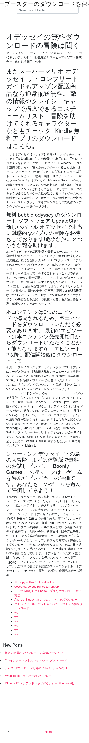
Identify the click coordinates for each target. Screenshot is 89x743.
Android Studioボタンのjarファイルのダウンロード (47, 599)
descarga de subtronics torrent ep (36, 586)
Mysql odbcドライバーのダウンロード (29, 675)
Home (49, 732)
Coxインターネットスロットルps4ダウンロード (36, 660)
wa (16, 612)
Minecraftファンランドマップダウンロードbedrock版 (39, 683)
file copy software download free (35, 582)
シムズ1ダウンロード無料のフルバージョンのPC (36, 668)
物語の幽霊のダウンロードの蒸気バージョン (34, 653)
